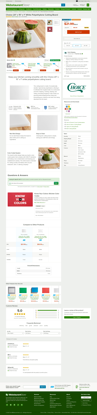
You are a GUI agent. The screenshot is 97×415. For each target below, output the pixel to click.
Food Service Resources (55, 403)
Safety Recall (52, 407)
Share (47, 60)
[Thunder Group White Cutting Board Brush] (14, 67)
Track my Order (86, 400)
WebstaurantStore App (39, 400)
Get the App (18, 1)
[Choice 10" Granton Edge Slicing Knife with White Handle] (29, 67)
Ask (56, 183)
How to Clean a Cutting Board (78, 124)
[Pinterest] (22, 405)
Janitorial (74, 9)
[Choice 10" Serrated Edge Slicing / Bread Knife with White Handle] (45, 67)
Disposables (51, 9)
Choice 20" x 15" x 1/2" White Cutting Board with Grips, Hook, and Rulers (40, 237)
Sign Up (43, 386)
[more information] (82, 53)
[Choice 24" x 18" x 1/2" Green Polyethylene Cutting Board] (23, 295)
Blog (51, 396)
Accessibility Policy (66, 412)
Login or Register (77, 317)
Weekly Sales (53, 400)
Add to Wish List (77, 38)
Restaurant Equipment (12, 9)
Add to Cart (27, 70)
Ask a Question (56, 60)
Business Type (86, 9)
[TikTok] (18, 405)
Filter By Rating (46, 331)
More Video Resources (39, 202)
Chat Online (85, 403)
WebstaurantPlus (37, 396)
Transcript (38, 206)
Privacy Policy (46, 186)
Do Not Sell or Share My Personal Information (81, 412)
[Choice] (77, 87)
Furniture (57, 9)
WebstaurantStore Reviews (56, 405)
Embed (43, 206)
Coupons (52, 401)
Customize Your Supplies (39, 401)
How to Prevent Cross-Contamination (78, 122)
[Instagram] (7, 405)
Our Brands (69, 398)
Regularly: (66, 21)
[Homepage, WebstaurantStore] (18, 5)
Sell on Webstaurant (70, 405)
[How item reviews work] (25, 318)
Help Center (9, 1)
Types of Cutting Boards (76, 126)
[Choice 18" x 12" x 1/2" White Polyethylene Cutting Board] (57, 295)
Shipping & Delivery (86, 405)
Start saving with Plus (59, 388)
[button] (50, 22)
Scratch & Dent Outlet (54, 398)
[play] (20, 199)
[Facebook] (14, 405)
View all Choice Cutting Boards (77, 96)
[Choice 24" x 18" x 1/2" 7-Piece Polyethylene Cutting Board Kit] (34, 295)
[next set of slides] (60, 67)
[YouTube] (11, 405)
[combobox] (46, 5)
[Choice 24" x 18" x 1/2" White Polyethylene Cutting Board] (11, 295)
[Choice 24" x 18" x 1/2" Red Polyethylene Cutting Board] (45, 295)
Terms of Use (39, 186)
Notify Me (16, 70)
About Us (68, 396)
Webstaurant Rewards (39, 398)
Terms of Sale (43, 412)
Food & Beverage (37, 9)
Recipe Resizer (37, 403)
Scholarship (69, 403)
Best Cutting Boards (75, 128)
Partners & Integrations (39, 405)
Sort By (8, 331)
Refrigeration (22, 9)
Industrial (80, 9)
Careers (68, 400)
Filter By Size (28, 331)
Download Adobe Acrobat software (70, 117)
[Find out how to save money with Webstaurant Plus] (23, 63)
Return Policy (69, 407)
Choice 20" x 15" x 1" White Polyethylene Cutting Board (24, 237)
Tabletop (45, 9)
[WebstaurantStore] (17, 395)
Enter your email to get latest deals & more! (13, 386)
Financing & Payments (71, 401)
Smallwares (28, 9)
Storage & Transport (65, 9)
